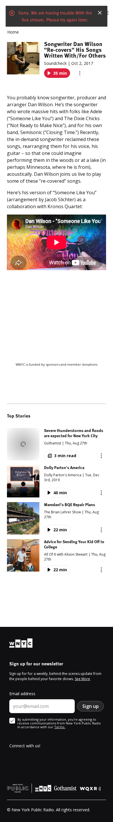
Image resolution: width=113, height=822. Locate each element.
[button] (56, 444)
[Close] (100, 13)
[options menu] (79, 73)
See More (82, 678)
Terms (59, 727)
